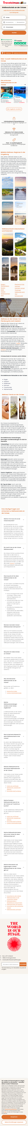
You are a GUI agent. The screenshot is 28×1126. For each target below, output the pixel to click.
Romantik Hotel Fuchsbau (14, 791)
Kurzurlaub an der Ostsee (14, 896)
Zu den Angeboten (20, 316)
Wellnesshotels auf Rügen (14, 909)
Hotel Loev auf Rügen (13, 786)
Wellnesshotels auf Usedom (14, 904)
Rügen (18, 343)
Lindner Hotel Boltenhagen (14, 693)
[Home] (2, 53)
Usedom (3, 350)
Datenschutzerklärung (10, 1109)
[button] (14, 22)
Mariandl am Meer (12, 691)
